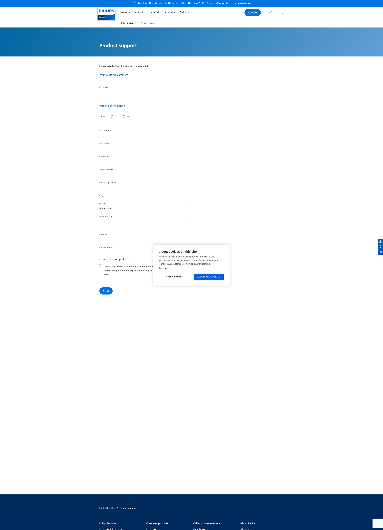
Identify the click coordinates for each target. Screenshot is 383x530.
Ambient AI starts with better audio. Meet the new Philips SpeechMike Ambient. (194, 3)
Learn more (164, 268)
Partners (184, 12)
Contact (252, 12)
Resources (169, 12)
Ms (128, 116)
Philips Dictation (128, 23)
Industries (139, 12)
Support (154, 12)
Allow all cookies (208, 277)
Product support (148, 23)
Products (125, 12)
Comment (105, 87)
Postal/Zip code (107, 182)
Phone (103, 234)
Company (104, 156)
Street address (107, 169)
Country (103, 203)
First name (105, 143)
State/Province (105, 216)
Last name (105, 130)
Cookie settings (174, 277)
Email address (106, 247)
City (102, 195)
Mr (116, 116)
